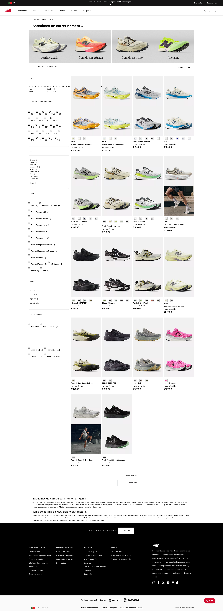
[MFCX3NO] (73, 457)
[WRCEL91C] (104, 139)
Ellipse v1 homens (108, 303)
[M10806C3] (166, 380)
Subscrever (126, 531)
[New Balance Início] (9, 10)
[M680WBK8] (104, 457)
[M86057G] (152, 139)
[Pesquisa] (205, 11)
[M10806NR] (141, 219)
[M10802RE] (183, 139)
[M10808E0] (166, 139)
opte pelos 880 (182, 502)
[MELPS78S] (104, 300)
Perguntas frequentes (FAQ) (40, 555)
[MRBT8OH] (135, 300)
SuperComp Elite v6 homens (81, 145)
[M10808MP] (152, 219)
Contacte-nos (34, 552)
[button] (210, 11)
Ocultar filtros (40, 66)
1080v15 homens (139, 221)
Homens (36, 19)
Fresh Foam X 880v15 (79, 221)
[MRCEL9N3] (85, 139)
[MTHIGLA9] (73, 300)
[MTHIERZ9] (104, 221)
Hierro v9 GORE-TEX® (79, 303)
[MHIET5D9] (141, 380)
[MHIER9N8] (110, 221)
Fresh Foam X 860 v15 (141, 141)
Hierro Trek (137, 383)
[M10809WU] (189, 139)
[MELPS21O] (121, 300)
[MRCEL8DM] (79, 139)
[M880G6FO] (110, 380)
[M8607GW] (147, 139)
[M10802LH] (177, 139)
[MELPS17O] (127, 300)
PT (43, 608)
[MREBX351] (166, 219)
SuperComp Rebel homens (174, 225)
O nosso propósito (91, 552)
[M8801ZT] (91, 219)
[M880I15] (85, 219)
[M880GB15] (104, 380)
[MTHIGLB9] (79, 300)
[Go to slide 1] (111, 4)
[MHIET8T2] (147, 380)
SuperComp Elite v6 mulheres (113, 145)
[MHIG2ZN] (91, 300)
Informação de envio (64, 559)
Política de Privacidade (89, 608)
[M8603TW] (141, 139)
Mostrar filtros (52, 66)
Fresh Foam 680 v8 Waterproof (113, 460)
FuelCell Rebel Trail (140, 303)
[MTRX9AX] (73, 380)
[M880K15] (79, 219)
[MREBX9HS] (172, 300)
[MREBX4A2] (166, 300)
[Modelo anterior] (103, 218)
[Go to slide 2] (112, 4)
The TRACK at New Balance (95, 567)
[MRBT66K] (141, 300)
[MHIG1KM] (85, 300)
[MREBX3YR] (172, 219)
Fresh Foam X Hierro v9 (111, 226)
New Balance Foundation (94, 559)
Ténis (44, 19)
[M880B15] (73, 219)
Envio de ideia (117, 552)
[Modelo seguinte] (103, 224)
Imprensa (87, 570)
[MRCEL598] (73, 139)
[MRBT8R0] (147, 300)
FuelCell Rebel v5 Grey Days (82, 460)
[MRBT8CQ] (158, 300)
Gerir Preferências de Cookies (131, 608)
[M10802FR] (135, 219)
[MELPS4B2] (116, 300)
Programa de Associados (121, 555)
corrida (43, 502)
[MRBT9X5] (152, 300)
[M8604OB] (158, 139)
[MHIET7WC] (135, 380)
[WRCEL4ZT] (116, 139)
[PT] (8, 3)
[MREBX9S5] (177, 219)
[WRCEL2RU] (110, 139)
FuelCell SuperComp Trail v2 (81, 383)
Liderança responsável (93, 555)
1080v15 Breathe (170, 383)
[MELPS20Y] (110, 300)
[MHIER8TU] (127, 221)
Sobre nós (88, 574)
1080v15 (167, 141)
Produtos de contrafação (121, 559)
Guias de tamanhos (36, 559)
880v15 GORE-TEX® (109, 383)
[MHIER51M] (116, 221)
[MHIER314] (121, 221)
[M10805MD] (147, 219)
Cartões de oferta (63, 552)
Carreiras (87, 563)
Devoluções (61, 563)
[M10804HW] (172, 139)
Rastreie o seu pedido (65, 555)
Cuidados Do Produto (37, 570)
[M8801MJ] (96, 219)
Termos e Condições (109, 608)
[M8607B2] (135, 139)
